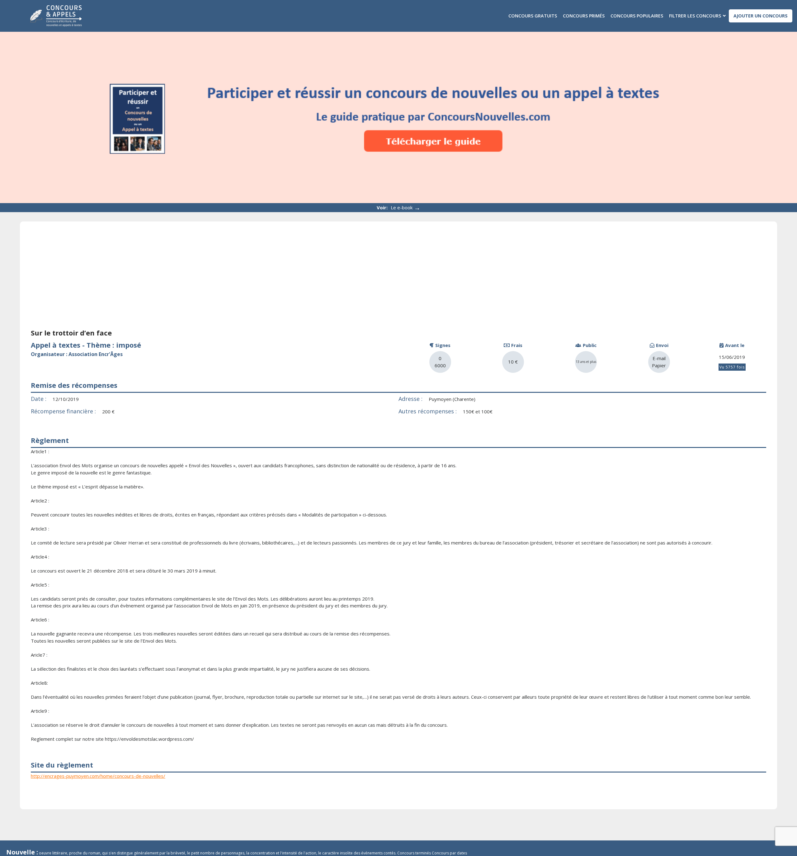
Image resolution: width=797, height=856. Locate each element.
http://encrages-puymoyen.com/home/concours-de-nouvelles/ (98, 776)
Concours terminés (414, 853)
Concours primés (584, 16)
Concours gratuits (532, 16)
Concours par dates (449, 853)
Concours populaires (637, 16)
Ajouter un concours (760, 16)
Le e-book (405, 207)
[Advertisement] (398, 279)
